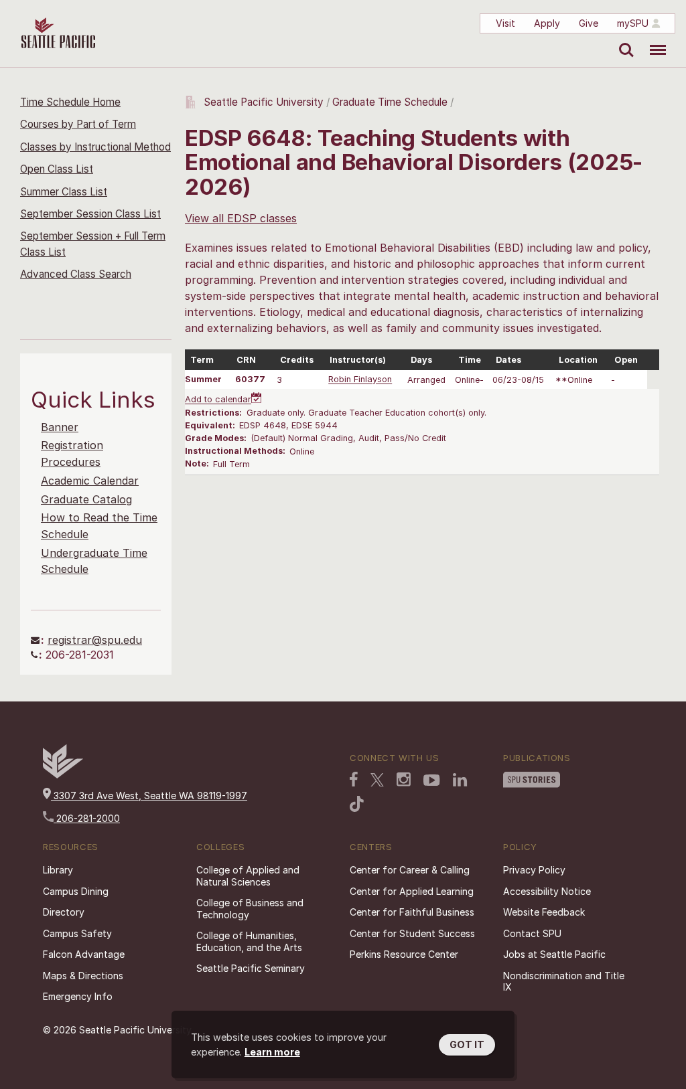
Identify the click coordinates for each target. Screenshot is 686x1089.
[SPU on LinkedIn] (460, 779)
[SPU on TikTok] (357, 804)
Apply (547, 23)
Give (588, 23)
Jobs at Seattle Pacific (554, 954)
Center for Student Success (412, 933)
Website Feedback (544, 912)
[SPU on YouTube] (431, 780)
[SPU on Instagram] (404, 779)
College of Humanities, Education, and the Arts (249, 941)
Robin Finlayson (360, 380)
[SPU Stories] (531, 780)
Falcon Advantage (84, 954)
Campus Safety (77, 933)
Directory (63, 912)
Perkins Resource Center (404, 954)
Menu (653, 40)
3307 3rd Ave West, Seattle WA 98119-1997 (149, 795)
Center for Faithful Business (412, 912)
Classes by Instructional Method (95, 147)
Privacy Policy (534, 869)
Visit (505, 23)
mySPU (632, 23)
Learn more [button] (272, 1052)
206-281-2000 (87, 818)
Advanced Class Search (75, 274)
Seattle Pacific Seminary (250, 968)
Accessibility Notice (547, 891)
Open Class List (56, 169)
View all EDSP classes (241, 218)
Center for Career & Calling (410, 869)
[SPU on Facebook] (354, 779)
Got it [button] (467, 1044)
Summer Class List (63, 191)
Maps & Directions (83, 975)
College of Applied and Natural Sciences (247, 876)
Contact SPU (532, 933)
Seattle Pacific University (264, 102)
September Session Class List (90, 213)
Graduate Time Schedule (391, 102)
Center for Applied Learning (412, 891)
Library (58, 869)
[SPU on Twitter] (377, 779)
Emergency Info (78, 996)
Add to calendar (218, 400)
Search (623, 40)
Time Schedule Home (70, 102)
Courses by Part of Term (78, 124)
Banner (59, 427)
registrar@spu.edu (95, 640)
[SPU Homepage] (63, 774)
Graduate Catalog (86, 499)
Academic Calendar (90, 480)
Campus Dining (76, 891)
